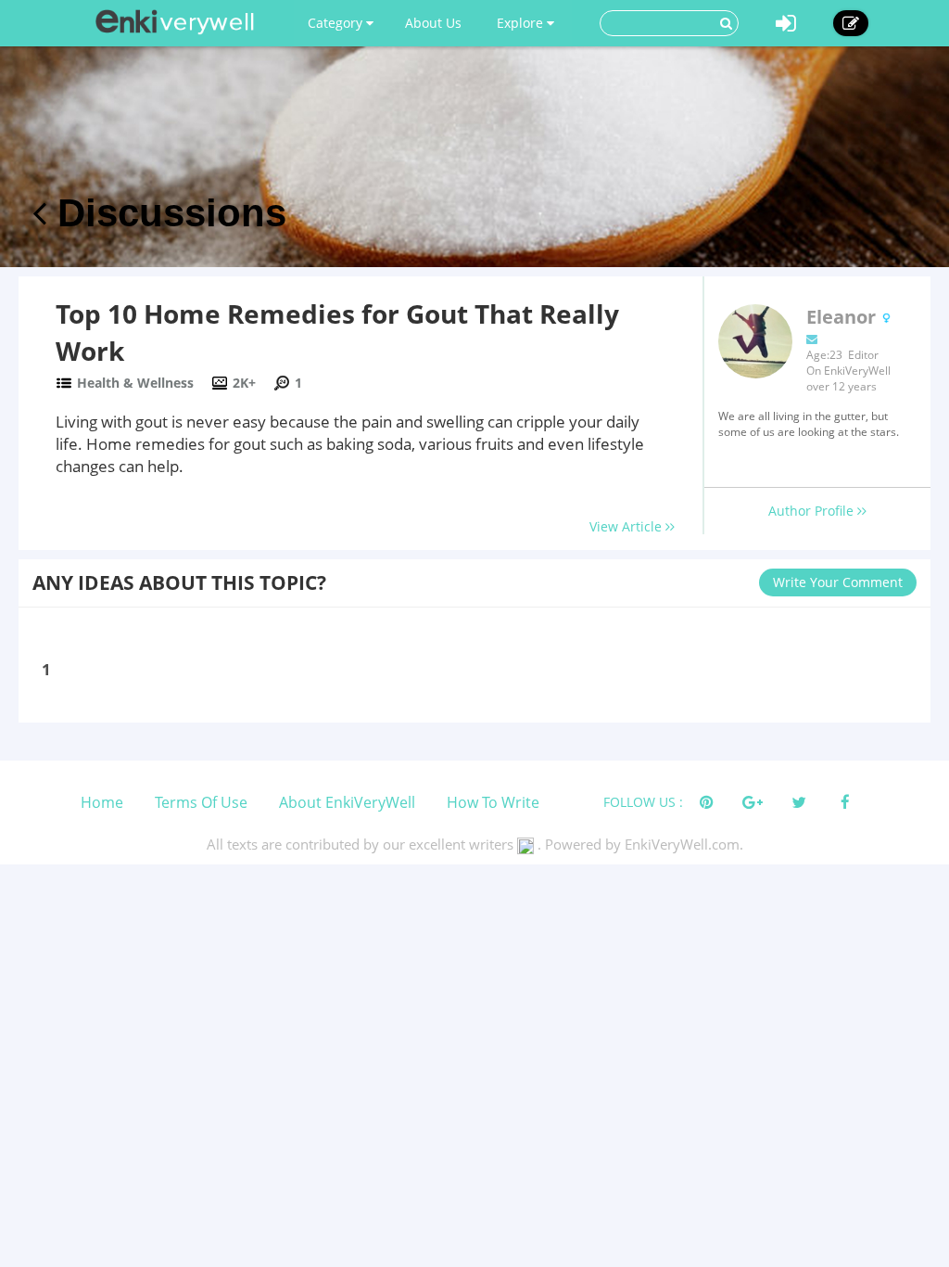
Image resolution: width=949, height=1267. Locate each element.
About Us (433, 23)
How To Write (493, 802)
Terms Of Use (201, 802)
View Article (627, 526)
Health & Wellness (135, 382)
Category (337, 23)
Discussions (166, 213)
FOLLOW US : (643, 802)
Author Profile (812, 510)
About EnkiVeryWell (347, 802)
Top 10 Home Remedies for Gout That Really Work (337, 332)
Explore (522, 23)
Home (102, 802)
